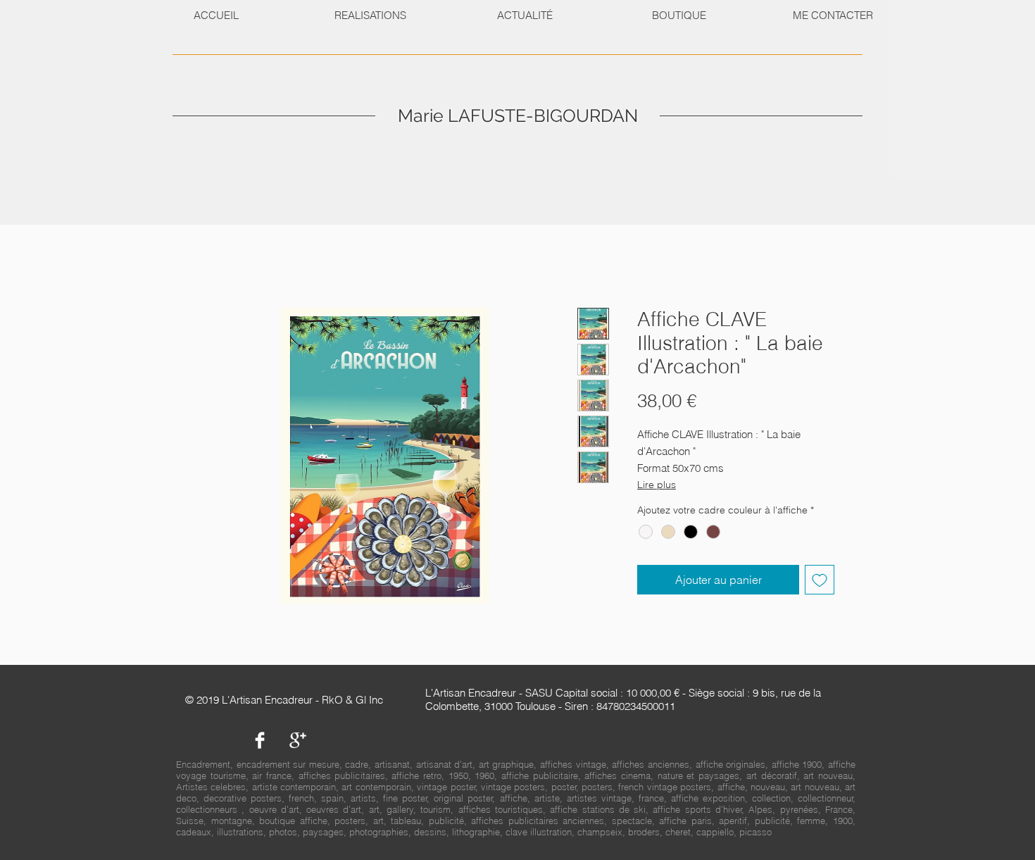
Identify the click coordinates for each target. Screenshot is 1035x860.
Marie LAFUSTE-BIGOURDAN (518, 115)
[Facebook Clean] (259, 740)
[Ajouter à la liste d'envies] (819, 579)
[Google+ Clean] (297, 740)
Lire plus (656, 484)
